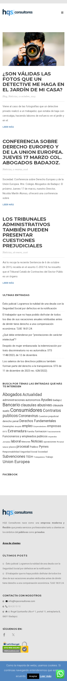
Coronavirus (28, 416)
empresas (54, 426)
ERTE (5, 432)
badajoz (57, 400)
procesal (22, 447)
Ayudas (46, 400)
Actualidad (32, 394)
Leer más (8, 127)
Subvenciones (14, 456)
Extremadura (17, 431)
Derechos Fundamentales (37, 421)
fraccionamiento (53, 432)
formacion (41, 431)
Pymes (44, 446)
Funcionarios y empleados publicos (25, 436)
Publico (34, 446)
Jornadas (6, 442)
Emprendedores (39, 426)
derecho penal (11, 421)
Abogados (12, 394)
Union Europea (16, 461)
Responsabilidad (11, 451)
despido (18, 426)
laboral (16, 441)
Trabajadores (39, 457)
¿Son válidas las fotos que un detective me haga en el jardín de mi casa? (33, 82)
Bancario (11, 404)
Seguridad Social (28, 451)
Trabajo (49, 457)
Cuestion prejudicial (49, 416)
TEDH (29, 456)
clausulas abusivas (36, 405)
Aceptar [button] (33, 676)
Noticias (12, 96)
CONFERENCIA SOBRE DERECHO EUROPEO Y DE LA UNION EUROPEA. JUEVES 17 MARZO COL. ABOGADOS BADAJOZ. (33, 152)
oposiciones (49, 441)
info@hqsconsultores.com (21, 601)
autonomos (32, 400)
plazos (12, 447)
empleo (27, 426)
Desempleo (8, 426)
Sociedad (43, 451)
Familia (30, 431)
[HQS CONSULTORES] (17, 12)
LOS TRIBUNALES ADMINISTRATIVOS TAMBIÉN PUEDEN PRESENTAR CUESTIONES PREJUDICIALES (26, 232)
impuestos (52, 437)
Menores (25, 441)
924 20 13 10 (14, 606)
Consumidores (26, 410)
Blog (5, 96)
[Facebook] (4, 634)
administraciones (14, 400)
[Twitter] (14, 634)
